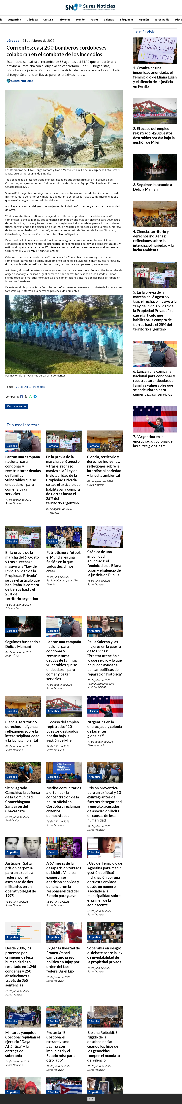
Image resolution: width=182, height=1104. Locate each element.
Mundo (80, 19)
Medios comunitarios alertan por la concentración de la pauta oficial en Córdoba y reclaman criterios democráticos (63, 802)
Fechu (94, 19)
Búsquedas (126, 19)
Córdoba (32, 19)
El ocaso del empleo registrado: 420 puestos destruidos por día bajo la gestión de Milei (62, 731)
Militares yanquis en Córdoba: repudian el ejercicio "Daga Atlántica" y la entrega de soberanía (22, 1044)
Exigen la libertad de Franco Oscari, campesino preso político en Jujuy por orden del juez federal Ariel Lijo (63, 959)
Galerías (109, 19)
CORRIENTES (23, 386)
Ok (91, 1099)
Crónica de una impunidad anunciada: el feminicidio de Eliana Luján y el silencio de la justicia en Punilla (104, 563)
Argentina (14, 19)
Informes (64, 19)
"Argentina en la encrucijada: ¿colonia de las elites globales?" (104, 729)
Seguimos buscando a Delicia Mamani (23, 644)
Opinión (144, 19)
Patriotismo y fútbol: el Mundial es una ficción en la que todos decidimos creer (63, 561)
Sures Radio (162, 19)
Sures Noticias (22, 80)
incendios (39, 386)
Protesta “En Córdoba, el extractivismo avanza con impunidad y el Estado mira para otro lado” (60, 1046)
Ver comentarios (16, 406)
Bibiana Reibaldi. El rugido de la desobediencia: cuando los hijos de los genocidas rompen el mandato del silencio (103, 1046)
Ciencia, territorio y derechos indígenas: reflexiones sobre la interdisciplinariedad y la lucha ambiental (104, 466)
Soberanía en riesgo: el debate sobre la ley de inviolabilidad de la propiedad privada (104, 955)
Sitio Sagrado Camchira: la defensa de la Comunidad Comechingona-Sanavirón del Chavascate (22, 799)
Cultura (48, 19)
